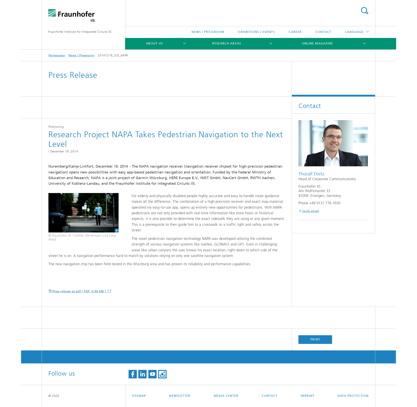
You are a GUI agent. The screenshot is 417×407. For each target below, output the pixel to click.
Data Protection (353, 396)
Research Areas (226, 43)
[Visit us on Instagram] (162, 374)
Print (315, 339)
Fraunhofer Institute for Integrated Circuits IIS (79, 32)
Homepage (56, 55)
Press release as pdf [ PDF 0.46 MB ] (79, 291)
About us (154, 43)
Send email (310, 211)
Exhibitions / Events (256, 32)
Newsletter (179, 396)
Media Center (226, 396)
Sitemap (139, 396)
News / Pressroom (208, 32)
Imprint (307, 396)
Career (295, 32)
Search (364, 11)
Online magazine (317, 43)
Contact (323, 32)
